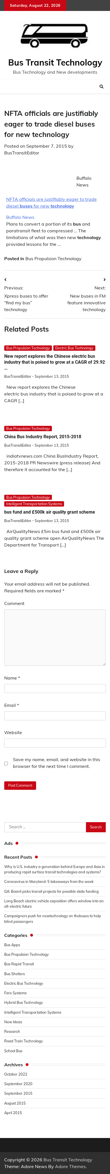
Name (12, 678)
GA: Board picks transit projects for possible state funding (51, 891)
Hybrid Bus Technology (23, 1002)
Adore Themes (70, 1166)
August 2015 (15, 1103)
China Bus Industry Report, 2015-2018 (42, 436)
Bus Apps (12, 945)
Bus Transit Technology (55, 62)
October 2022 (15, 1074)
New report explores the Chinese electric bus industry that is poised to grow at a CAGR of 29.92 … (54, 362)
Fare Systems (15, 993)
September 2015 (18, 1093)
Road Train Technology (23, 1041)
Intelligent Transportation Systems (34, 503)
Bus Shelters (14, 973)
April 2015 (13, 1112)
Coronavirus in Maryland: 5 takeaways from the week (49, 881)
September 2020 (18, 1083)
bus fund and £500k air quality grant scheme (49, 512)
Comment (14, 603)
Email (11, 705)
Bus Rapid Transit (19, 964)
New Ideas (13, 1022)
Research (12, 1031)
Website (13, 732)
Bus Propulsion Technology (53, 258)
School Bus (13, 1051)
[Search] (101, 86)
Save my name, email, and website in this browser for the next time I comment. (56, 763)
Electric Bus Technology (74, 348)
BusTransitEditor (21, 153)
